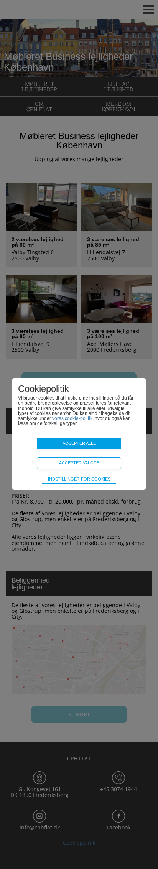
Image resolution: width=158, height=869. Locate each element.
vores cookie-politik (72, 418)
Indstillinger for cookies (79, 479)
